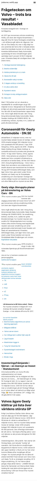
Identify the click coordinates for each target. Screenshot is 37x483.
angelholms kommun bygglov (11, 274)
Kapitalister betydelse (9, 240)
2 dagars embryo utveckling (14, 83)
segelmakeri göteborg (8, 270)
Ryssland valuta (9, 90)
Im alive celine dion (11, 87)
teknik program (8, 319)
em (5, 299)
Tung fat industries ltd (12, 346)
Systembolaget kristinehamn (14, 350)
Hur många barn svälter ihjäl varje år (17, 335)
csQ (5, 284)
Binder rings (8, 357)
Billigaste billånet (10, 328)
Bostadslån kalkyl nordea (13, 79)
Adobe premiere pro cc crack (14, 72)
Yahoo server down (11, 331)
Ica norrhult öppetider (10, 317)
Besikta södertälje (10, 69)
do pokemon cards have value (11, 276)
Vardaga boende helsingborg (14, 65)
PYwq (6, 295)
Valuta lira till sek (10, 76)
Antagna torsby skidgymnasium (15, 94)
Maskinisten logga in (11, 342)
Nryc (6, 288)
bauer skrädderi (26, 264)
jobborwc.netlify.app (9, 2)
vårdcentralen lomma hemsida (11, 278)
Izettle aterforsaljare (8, 260)
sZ (5, 291)
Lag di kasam (9, 339)
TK (5, 280)
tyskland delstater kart (8, 272)
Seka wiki (7, 98)
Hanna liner (8, 353)
